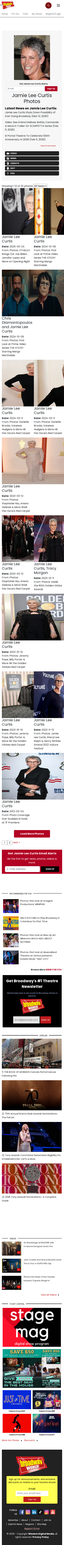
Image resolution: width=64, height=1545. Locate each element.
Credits (14, 163)
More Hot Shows (11, 1440)
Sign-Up (32, 1499)
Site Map (41, 1524)
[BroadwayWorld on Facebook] (22, 1512)
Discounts (29, 1440)
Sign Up (51, 88)
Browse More (46, 969)
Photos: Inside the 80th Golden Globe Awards (48, 585)
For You (15, 13)
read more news (48, 145)
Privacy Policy (40, 1537)
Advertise (13, 1520)
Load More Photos (32, 834)
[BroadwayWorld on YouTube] (53, 1512)
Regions (29, 1524)
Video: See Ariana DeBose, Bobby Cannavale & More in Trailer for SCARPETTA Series (32, 124)
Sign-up (45, 1019)
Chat (25, 13)
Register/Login (53, 13)
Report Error (32, 1529)
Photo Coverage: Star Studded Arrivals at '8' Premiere (16, 818)
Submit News (15, 1524)
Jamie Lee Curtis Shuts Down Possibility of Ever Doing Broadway (30, 114)
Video (13, 153)
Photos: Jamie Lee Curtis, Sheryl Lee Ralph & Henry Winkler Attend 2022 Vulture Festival (47, 741)
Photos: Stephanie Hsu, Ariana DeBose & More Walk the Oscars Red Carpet (16, 505)
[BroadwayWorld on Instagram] (28, 1512)
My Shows (37, 13)
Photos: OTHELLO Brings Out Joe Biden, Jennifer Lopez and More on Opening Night (16, 255)
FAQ (12, 173)
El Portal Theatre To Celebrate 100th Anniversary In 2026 (27, 137)
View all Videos (49, 1294)
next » (16, 842)
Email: (32, 1489)
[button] (48, 5)
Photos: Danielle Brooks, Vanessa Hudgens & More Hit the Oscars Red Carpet (16, 427)
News (13, 158)
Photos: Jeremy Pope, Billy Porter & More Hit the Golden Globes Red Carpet (15, 661)
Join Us (47, 1520)
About (24, 1520)
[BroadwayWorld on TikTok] (40, 1512)
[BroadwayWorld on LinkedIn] (34, 1512)
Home (5, 13)
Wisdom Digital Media (41, 1533)
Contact (35, 1520)
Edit (12, 168)
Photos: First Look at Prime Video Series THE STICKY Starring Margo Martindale (46, 257)
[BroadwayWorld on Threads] (46, 1512)
